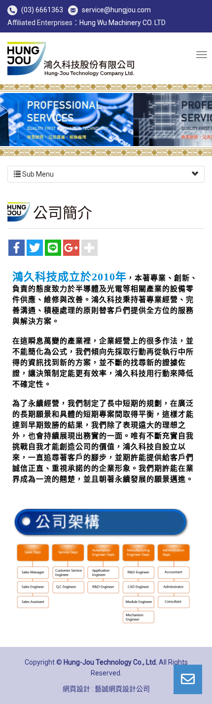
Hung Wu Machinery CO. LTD (122, 23)
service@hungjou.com (116, 10)
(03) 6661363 (42, 10)
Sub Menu (37, 174)
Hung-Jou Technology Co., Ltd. (71, 59)
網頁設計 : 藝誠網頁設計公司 (106, 689)
